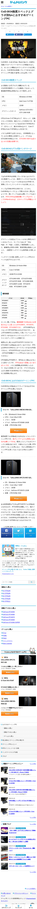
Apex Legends (7, 643)
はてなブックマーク (30, 534)
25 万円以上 (6, 601)
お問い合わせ (6, 893)
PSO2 (5, 638)
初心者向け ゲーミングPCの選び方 (13, 740)
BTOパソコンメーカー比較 (10, 748)
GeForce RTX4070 (9, 617)
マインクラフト (8, 641)
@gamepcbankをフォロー (8, 573)
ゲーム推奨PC (8, 6)
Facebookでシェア (6, 534)
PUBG (5, 635)
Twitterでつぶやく (18, 534)
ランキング (18, 907)
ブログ (4, 756)
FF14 (4, 633)
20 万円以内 (6, 596)
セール (31, 907)
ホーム (2, 6)
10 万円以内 (6, 590)
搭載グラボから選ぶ (10, 732)
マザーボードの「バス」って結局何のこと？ (22, 866)
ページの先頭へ (31, 888)
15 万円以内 (6, 593)
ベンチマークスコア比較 (10, 752)
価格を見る (19, 430)
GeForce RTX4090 (9, 612)
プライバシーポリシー (21, 893)
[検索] (31, 582)
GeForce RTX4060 (9, 619)
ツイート (10, 34)
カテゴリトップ (6, 907)
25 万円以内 (6, 598)
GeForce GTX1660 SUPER (11, 622)
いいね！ (19, 34)
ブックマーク (28, 34)
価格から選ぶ (8, 728)
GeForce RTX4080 (9, 614)
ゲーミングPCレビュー (9, 744)
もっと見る (33, 763)
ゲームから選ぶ (9, 736)
